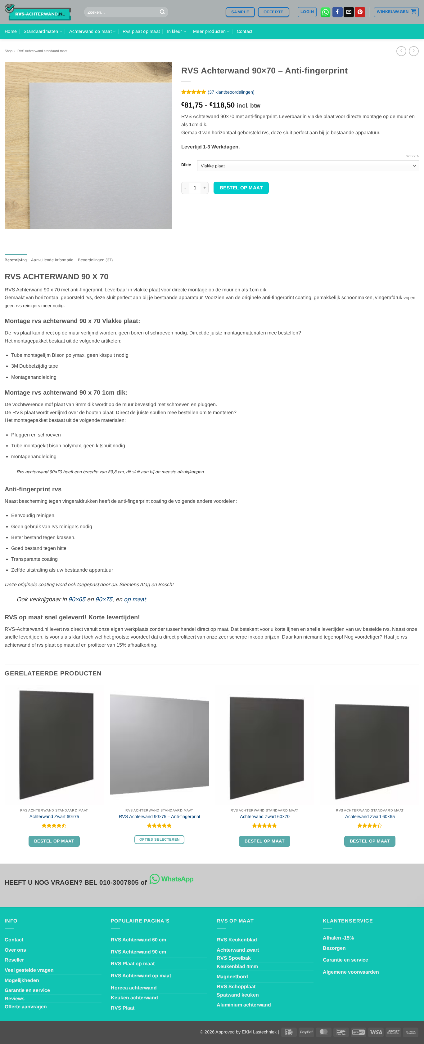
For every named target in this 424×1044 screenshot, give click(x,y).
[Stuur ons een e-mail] (349, 12)
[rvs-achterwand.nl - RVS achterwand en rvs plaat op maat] (40, 12)
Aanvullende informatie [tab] (52, 260)
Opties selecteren (159, 839)
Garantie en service (27, 990)
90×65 (76, 599)
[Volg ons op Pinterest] (360, 12)
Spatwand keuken (238, 995)
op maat (135, 599)
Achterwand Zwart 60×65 (370, 816)
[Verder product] (401, 51)
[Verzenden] (162, 12)
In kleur (174, 31)
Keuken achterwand (134, 997)
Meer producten (209, 31)
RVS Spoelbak (234, 958)
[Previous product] (413, 51)
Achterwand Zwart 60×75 (54, 816)
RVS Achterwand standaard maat (42, 51)
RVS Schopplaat (236, 986)
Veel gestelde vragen (29, 970)
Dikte (186, 165)
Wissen (412, 156)
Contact (245, 31)
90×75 (103, 599)
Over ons (15, 950)
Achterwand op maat (90, 31)
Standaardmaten (41, 31)
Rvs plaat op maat (141, 31)
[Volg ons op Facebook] (337, 12)
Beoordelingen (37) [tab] (95, 260)
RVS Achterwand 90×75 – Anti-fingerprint (159, 816)
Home (11, 31)
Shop (8, 51)
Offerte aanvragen (26, 1006)
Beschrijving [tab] (16, 260)
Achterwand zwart (238, 950)
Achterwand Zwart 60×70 (265, 816)
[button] (307, 12)
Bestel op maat (241, 187)
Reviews (15, 998)
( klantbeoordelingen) (231, 92)
